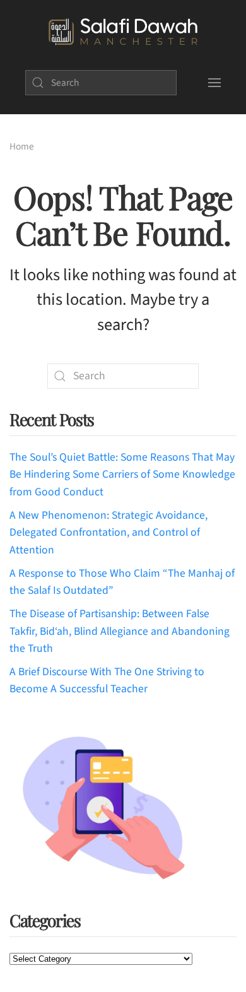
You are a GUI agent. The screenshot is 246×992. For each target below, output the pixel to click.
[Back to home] (123, 32)
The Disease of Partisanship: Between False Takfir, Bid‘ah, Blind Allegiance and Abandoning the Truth (119, 631)
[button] (214, 82)
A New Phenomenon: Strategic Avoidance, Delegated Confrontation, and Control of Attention (108, 532)
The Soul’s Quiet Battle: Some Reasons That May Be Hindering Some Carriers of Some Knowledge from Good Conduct (122, 474)
